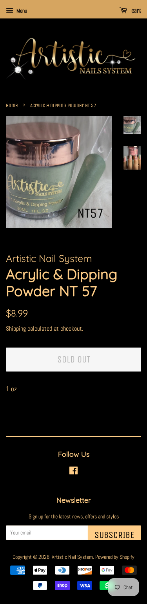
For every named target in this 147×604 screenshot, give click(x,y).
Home (12, 105)
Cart (135, 11)
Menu (21, 10)
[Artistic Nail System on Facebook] (73, 472)
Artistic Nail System (72, 556)
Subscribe (114, 534)
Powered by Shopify (114, 556)
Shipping (16, 328)
